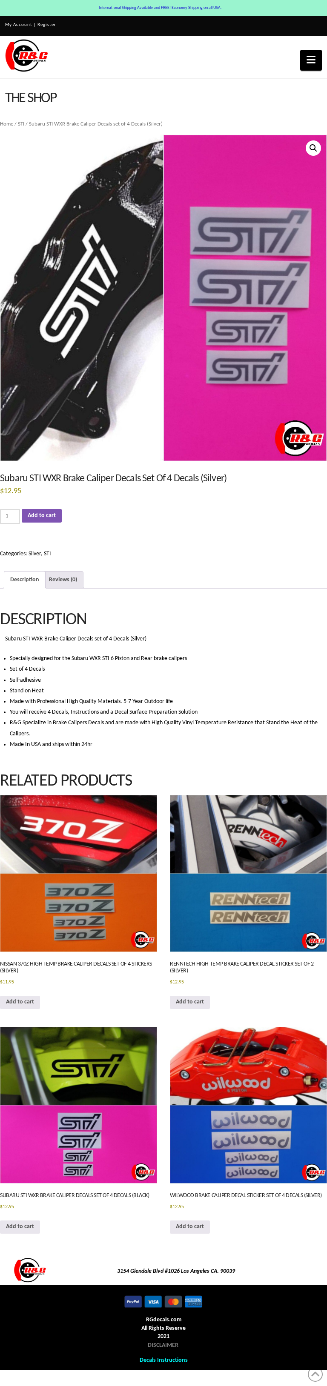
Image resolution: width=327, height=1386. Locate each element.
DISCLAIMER (163, 1345)
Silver (35, 554)
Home (6, 124)
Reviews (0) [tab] (63, 580)
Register (46, 25)
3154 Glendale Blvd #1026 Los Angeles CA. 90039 (176, 1271)
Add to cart (42, 515)
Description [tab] (24, 580)
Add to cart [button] (20, 1002)
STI (21, 124)
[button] (311, 60)
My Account (18, 25)
